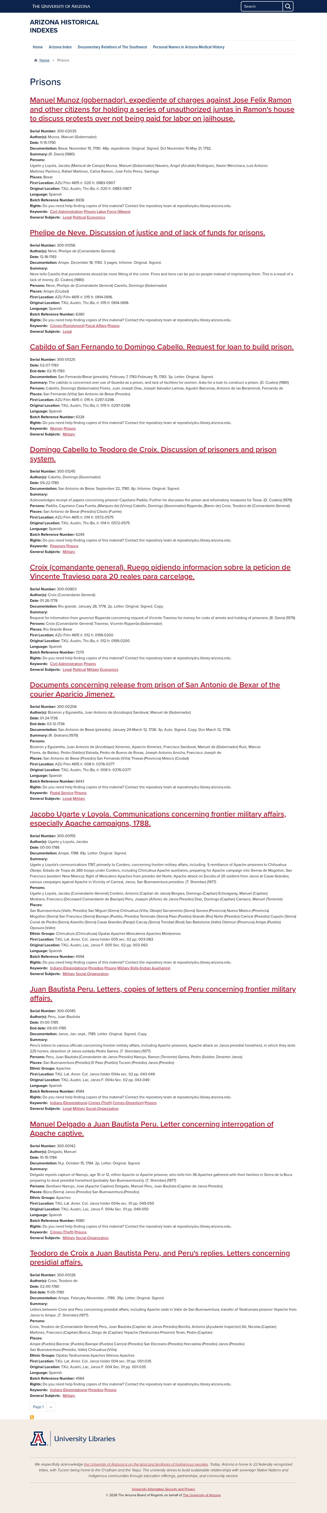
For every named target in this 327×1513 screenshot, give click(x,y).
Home (38, 47)
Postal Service (61, 792)
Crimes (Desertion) (128, 1103)
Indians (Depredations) (68, 968)
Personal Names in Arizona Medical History (189, 47)
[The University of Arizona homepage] (61, 6)
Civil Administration (66, 211)
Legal (67, 217)
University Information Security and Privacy (163, 1489)
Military (69, 434)
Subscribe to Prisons (32, 1417)
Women (56, 428)
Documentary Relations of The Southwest (112, 47)
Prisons (90, 211)
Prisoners (57, 546)
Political (79, 217)
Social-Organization (92, 973)
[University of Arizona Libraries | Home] (72, 1438)
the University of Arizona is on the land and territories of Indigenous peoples (146, 1464)
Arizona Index (60, 47)
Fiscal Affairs (96, 325)
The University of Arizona (201, 1495)
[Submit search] (288, 6)
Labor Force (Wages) (113, 211)
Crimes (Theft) (100, 1103)
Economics (96, 217)
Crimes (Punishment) (67, 325)
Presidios (95, 968)
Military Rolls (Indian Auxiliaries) (143, 968)
